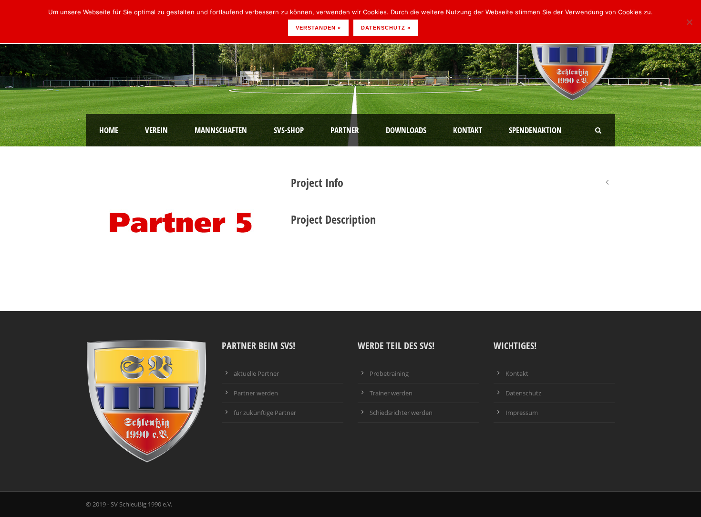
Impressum (521, 412)
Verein (156, 129)
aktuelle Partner (256, 373)
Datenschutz (523, 393)
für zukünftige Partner (265, 412)
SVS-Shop (289, 129)
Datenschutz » (386, 28)
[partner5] (181, 220)
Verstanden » (318, 28)
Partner (344, 129)
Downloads (406, 129)
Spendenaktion (535, 129)
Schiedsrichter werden (401, 412)
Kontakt (467, 129)
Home (108, 129)
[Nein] (689, 22)
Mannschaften (221, 129)
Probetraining (389, 373)
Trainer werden (391, 393)
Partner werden (256, 393)
